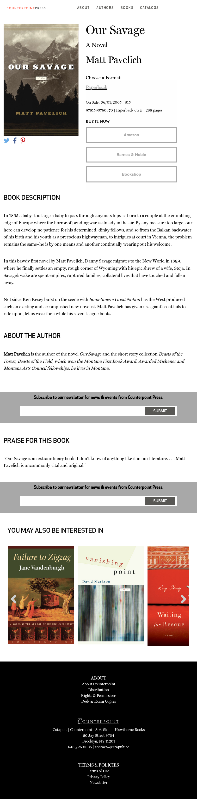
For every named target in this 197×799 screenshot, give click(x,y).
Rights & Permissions (98, 695)
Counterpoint (81, 729)
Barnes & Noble (131, 154)
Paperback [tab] (96, 87)
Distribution (98, 689)
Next (181, 608)
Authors (105, 8)
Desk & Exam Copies (98, 701)
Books (127, 8)
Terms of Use (98, 771)
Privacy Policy (98, 776)
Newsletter (98, 782)
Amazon (131, 134)
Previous (15, 608)
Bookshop (131, 174)
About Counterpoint (98, 684)
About (83, 8)
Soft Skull (103, 729)
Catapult (60, 729)
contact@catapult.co (112, 747)
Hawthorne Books (130, 729)
